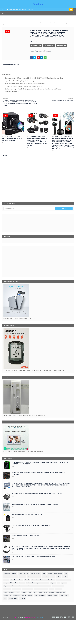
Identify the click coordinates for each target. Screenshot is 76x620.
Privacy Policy (39, 617)
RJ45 (35, 592)
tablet (55, 595)
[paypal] (53, 617)
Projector (58, 589)
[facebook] (1, 9)
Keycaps (53, 583)
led (58, 583)
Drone (20, 580)
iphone (39, 583)
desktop (65, 576)
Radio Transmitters (9, 592)
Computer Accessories (34, 576)
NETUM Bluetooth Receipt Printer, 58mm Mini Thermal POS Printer (37, 494)
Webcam (22, 598)
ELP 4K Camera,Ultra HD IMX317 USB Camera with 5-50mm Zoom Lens (12, 138)
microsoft (30, 586)
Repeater (24, 592)
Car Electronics (58, 573)
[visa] (57, 617)
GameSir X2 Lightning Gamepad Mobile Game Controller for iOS (36, 504)
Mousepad (7, 589)
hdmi (15, 583)
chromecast (14, 576)
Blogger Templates (30, 617)
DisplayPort (14, 580)
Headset (21, 583)
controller (45, 576)
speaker (30, 595)
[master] (61, 617)
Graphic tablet (8, 583)
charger (6, 576)
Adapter (14, 573)
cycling (58, 576)
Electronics (10, 23)
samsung (51, 592)
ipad (33, 583)
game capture (60, 580)
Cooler (52, 576)
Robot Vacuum (43, 592)
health (28, 583)
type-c (66, 595)
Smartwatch (16, 595)
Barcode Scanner (35, 573)
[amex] (72, 617)
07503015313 (28, 9)
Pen (31, 589)
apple (20, 573)
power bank (44, 589)
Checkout (62, 45)
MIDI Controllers (39, 586)
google (68, 580)
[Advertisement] (38, 261)
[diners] (69, 617)
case (66, 573)
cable (44, 573)
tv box (61, 595)
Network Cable (16, 589)
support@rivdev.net (14, 9)
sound (24, 595)
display (6, 580)
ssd (36, 595)
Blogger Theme (12, 617)
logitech (6, 586)
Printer (51, 589)
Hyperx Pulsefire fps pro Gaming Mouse (27, 515)
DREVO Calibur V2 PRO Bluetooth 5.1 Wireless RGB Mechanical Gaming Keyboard (38, 473)
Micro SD (13, 586)
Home (3, 23)
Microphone (21, 586)
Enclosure (43, 580)
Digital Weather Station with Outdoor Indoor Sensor (33, 557)
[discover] (65, 617)
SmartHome (7, 595)
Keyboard (45, 583)
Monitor (55, 586)
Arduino (26, 573)
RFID (30, 592)
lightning (64, 583)
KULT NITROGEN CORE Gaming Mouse (25, 536)
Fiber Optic (51, 580)
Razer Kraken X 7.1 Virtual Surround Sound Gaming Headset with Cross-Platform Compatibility (40, 463)
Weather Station (13, 598)
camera (41, 51)
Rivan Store (38, 4)
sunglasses (42, 595)
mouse (61, 586)
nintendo (25, 589)
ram (18, 592)
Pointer (37, 589)
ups (5, 598)
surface (50, 595)
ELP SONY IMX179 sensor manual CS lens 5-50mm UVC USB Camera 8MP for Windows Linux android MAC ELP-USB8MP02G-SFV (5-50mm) (37, 141)
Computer (22, 576)
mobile (48, 586)
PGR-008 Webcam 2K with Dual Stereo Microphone (31, 525)
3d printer (7, 573)
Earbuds (27, 580)
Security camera (60, 592)
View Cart (50, 45)
